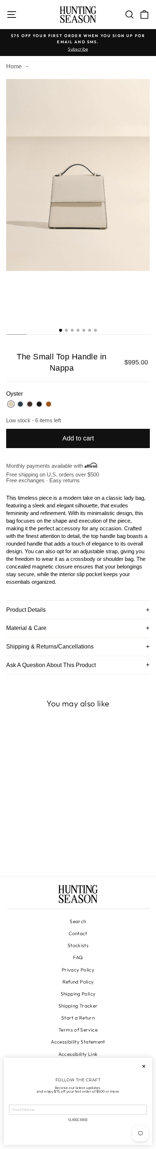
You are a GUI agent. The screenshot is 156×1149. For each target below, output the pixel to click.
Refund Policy (78, 981)
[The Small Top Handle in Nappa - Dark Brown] (40, 850)
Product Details (26, 610)
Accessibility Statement (78, 1041)
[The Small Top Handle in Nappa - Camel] (57, 850)
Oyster (11, 404)
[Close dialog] (143, 1066)
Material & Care (26, 628)
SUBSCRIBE (78, 1120)
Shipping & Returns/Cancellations (50, 646)
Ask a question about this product (51, 665)
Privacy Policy (78, 969)
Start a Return (78, 1017)
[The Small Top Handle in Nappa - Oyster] (23, 850)
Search (78, 921)
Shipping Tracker (78, 1005)
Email (14, 1102)
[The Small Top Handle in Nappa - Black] (49, 850)
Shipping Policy (78, 993)
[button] (60, 330)
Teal (20, 404)
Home (14, 66)
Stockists (78, 945)
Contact (78, 933)
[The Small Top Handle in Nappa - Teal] (32, 850)
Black (39, 404)
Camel (48, 404)
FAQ (78, 957)
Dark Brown (29, 404)
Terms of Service (78, 1029)
